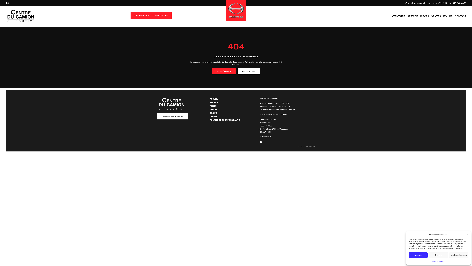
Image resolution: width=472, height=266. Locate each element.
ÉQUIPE (213, 113)
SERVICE (214, 102)
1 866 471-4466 (266, 125)
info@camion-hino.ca (268, 119)
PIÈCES (213, 106)
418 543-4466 (459, 3)
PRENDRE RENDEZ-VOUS (173, 116)
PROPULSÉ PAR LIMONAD (306, 147)
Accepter (418, 255)
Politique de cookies (437, 261)
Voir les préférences (459, 255)
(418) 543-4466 (266, 122)
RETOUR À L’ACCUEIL (224, 71)
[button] (467, 234)
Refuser (438, 255)
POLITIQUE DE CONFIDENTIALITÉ (225, 120)
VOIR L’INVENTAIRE (248, 71)
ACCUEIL (214, 99)
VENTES (213, 109)
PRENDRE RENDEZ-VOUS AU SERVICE (151, 15)
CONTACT (214, 116)
